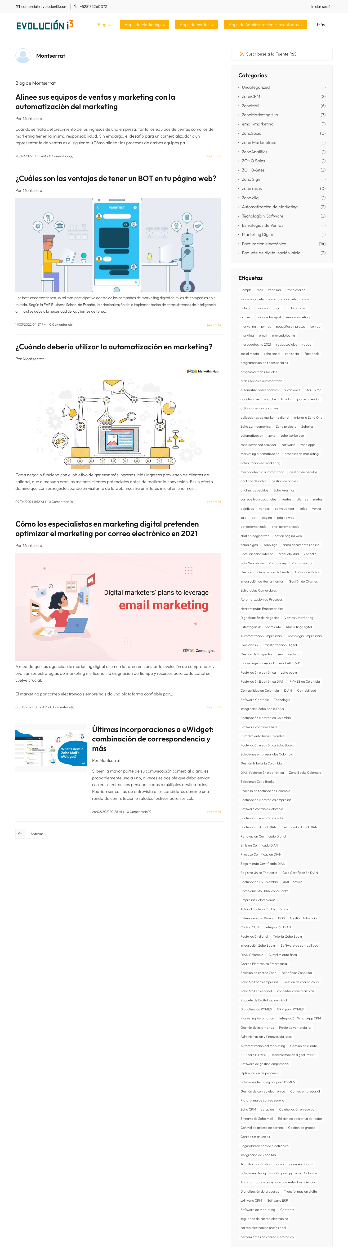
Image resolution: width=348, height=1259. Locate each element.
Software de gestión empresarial (265, 1064)
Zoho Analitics (283, 490)
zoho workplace (292, 435)
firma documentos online (301, 545)
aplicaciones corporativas (259, 408)
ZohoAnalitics (254, 151)
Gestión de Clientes (303, 581)
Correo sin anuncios (255, 1136)
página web (285, 517)
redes (306, 344)
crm (279, 308)
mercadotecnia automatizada (262, 472)
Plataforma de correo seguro (262, 1100)
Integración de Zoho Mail (259, 1155)
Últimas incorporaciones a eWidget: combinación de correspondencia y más (153, 738)
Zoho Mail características (295, 991)
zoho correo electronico (258, 299)
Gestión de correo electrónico (263, 1091)
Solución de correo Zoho (259, 973)
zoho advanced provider (259, 445)
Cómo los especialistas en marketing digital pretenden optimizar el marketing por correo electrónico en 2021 (107, 528)
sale (243, 517)
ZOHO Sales (253, 160)
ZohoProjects (302, 563)
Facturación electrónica (264, 243)
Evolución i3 (249, 645)
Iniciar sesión (322, 6)
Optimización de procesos (260, 1073)
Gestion (246, 572)
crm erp (246, 317)
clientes (302, 499)
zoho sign (270, 545)
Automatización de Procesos (262, 599)
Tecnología (282, 700)
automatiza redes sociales (260, 390)
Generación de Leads (273, 572)
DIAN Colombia (252, 955)
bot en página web (288, 536)
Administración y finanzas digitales (266, 1036)
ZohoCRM (251, 96)
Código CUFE (250, 927)
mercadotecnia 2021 (256, 344)
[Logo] (45, 25)
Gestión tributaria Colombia (261, 763)
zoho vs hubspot (269, 317)
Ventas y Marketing (298, 618)
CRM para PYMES (290, 1009)
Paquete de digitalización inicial (272, 252)
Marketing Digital (258, 234)
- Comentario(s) (60, 156)
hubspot (246, 308)
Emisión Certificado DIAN (259, 845)
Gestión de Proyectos (256, 654)
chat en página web (255, 536)
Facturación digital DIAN (259, 827)
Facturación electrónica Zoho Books (267, 745)
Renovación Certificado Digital (263, 836)
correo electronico (295, 299)
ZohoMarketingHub (260, 114)
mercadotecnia (283, 335)
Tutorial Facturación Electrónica (264, 909)
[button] (32, 834)
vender (264, 508)
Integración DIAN (278, 927)
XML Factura (292, 882)
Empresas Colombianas (258, 900)
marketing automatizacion (260, 454)
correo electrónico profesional (263, 1228)
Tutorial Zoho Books (288, 936)
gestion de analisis (285, 481)
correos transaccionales (258, 499)
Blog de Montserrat (35, 83)
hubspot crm (297, 308)
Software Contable (255, 700)
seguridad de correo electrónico (264, 1219)
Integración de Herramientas (262, 581)
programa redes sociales (259, 372)
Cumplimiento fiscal (283, 955)
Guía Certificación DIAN (300, 872)
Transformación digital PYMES (294, 1055)
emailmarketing (298, 317)
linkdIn (286, 399)
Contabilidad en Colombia (260, 690)
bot (254, 517)
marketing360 (289, 663)
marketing (248, 326)
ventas (286, 499)
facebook (312, 354)
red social (292, 354)
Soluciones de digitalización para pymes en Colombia (279, 1173)
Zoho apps (252, 188)
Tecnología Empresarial (305, 636)
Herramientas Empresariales (262, 608)
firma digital (250, 545)
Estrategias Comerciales (259, 590)
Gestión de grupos (301, 1127)
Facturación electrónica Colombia (266, 718)
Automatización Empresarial (261, 636)
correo (315, 326)
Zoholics (307, 426)
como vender (284, 508)
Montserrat (33, 118)
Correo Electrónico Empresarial (264, 964)
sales (303, 508)
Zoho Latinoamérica (256, 426)
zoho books (289, 672)
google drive (250, 399)
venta (316, 508)
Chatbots (287, 1210)
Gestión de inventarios (257, 1027)
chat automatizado (285, 526)
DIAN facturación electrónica (262, 772)
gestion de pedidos (303, 472)
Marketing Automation (257, 1018)
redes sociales (286, 344)
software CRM (251, 1200)
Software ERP (277, 1200)
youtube (270, 399)
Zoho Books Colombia (305, 772)
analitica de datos (254, 481)
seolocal (294, 654)
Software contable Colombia (262, 809)
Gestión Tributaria (303, 918)
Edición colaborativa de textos (300, 1118)
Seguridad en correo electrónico (265, 1146)
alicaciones (292, 390)
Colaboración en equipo (296, 1109)
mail (260, 290)
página (267, 517)
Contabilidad (306, 690)
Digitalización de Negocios (260, 618)
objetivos (247, 508)
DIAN (288, 690)
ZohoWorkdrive (252, 563)
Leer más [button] (214, 156)
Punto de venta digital (295, 1027)
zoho (272, 435)
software (288, 445)
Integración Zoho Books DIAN (262, 709)
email (263, 335)
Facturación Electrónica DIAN (262, 681)
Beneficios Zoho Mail (297, 973)
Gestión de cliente (303, 1046)
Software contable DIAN (259, 727)
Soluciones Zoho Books (257, 781)
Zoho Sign (251, 179)
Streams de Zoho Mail (257, 1118)
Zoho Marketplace (259, 142)
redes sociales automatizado (261, 381)
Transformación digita (300, 1191)
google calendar (308, 399)
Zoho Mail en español (256, 991)
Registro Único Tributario (259, 872)
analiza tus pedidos (254, 490)
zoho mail (275, 290)
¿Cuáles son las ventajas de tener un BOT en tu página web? (115, 178)
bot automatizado (254, 526)
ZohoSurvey (278, 563)
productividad (288, 554)
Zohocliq (310, 554)
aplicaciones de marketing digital (265, 417)
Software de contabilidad (299, 945)
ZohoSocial (252, 133)
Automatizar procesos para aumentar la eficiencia (278, 1182)
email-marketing (257, 124)
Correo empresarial (305, 1091)
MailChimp (313, 390)
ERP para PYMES (253, 1055)
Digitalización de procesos (260, 1191)
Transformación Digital (280, 645)
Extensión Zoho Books (257, 918)
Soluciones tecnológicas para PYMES (268, 1082)
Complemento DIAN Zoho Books (264, 891)
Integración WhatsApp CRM (300, 1018)
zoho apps (307, 445)
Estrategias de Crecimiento (261, 627)
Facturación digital (254, 936)
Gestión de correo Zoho (301, 982)
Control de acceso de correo (262, 1127)
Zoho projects (286, 426)
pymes (266, 326)
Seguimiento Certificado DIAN (263, 863)
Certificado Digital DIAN (299, 827)
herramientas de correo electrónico (267, 1237)
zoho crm (264, 308)
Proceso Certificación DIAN (261, 854)
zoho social (272, 354)
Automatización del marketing (263, 1046)
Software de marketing (258, 1210)
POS (281, 918)
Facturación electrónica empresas (266, 800)
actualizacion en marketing (260, 463)
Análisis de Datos (307, 572)
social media (250, 354)
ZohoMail (250, 105)
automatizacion (252, 435)
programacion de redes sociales (264, 363)
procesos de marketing (302, 454)
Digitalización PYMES (256, 1009)
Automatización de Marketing (270, 206)
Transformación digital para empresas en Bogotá (277, 1164)
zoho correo (296, 290)
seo (280, 654)
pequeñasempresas (290, 326)
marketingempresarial (257, 663)
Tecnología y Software (262, 216)
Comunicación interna (257, 554)
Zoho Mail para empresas (259, 982)
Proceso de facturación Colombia (265, 791)
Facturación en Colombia (259, 882)
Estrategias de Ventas (262, 225)
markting (247, 335)
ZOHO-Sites (253, 170)
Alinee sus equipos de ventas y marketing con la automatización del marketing (95, 101)
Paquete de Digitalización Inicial (264, 1000)
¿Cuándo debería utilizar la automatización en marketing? (114, 346)
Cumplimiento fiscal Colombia (263, 736)
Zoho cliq (250, 197)
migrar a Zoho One (308, 417)
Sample (246, 290)
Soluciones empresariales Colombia (267, 754)
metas (317, 499)
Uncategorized (256, 87)
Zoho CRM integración (257, 1109)
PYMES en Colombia (305, 681)
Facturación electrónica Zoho (262, 818)
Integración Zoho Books (258, 945)
